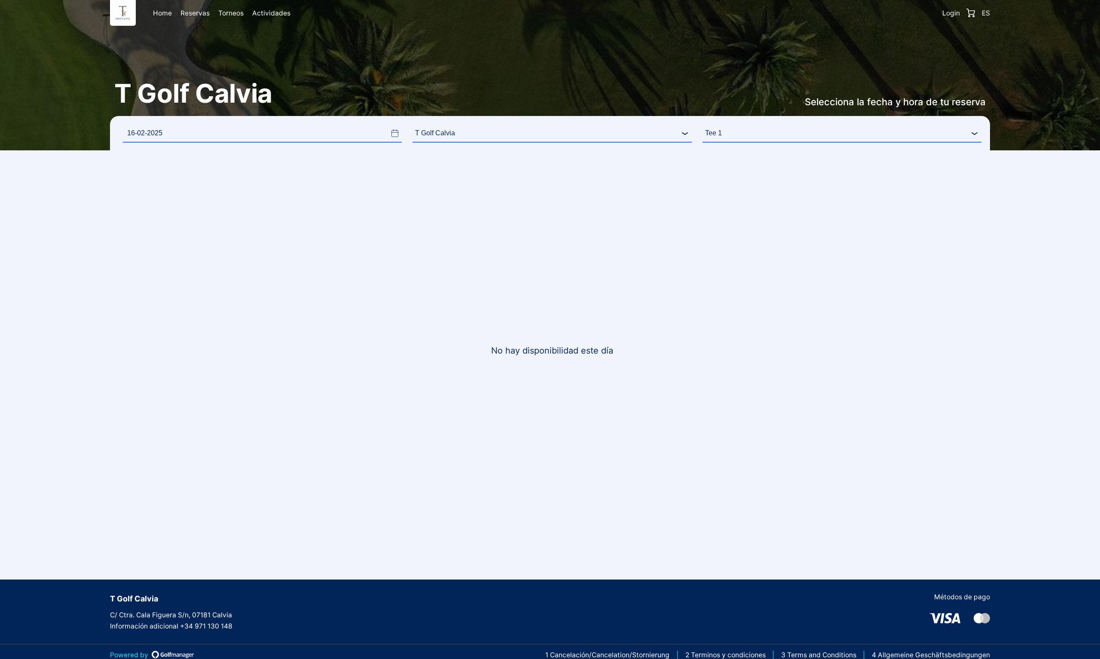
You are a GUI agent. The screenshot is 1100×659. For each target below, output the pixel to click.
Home (162, 13)
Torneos (231, 13)
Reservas (195, 13)
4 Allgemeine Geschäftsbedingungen (931, 655)
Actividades (271, 13)
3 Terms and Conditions (818, 655)
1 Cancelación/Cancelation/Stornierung (607, 655)
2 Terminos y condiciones (725, 655)
